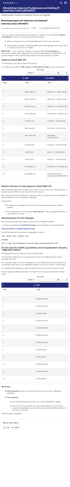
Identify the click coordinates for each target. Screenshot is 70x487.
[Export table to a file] (67, 73)
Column (30, 72)
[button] (7, 427)
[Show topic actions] (67, 21)
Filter (5, 83)
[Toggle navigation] (65, 2)
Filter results (40, 70)
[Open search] (61, 2)
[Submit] (58, 73)
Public (34, 28)
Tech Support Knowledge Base (50, 28)
